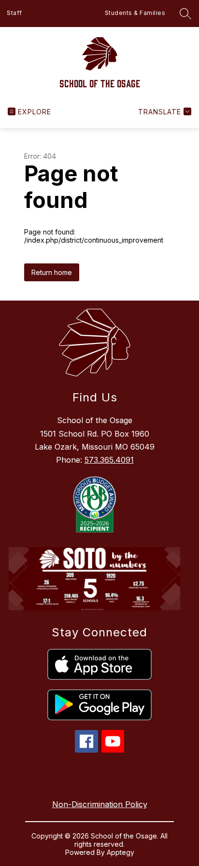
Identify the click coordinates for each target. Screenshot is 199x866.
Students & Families (135, 12)
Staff (14, 12)
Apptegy (120, 852)
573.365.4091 (109, 460)
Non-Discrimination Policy (99, 804)
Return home (51, 272)
